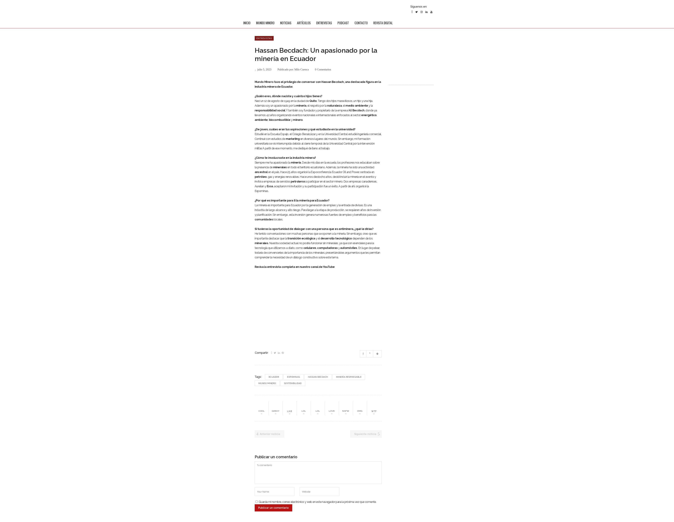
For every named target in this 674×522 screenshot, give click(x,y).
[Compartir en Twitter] (275, 352)
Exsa (270, 186)
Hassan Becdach (318, 377)
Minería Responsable (349, 377)
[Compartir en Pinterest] (283, 352)
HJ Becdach (357, 110)
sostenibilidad (293, 383)
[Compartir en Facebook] (271, 352)
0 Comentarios (323, 69)
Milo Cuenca (301, 69)
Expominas (293, 377)
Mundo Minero (264, 82)
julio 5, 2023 (264, 69)
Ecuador (274, 377)
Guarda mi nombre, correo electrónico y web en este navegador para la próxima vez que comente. (317, 502)
